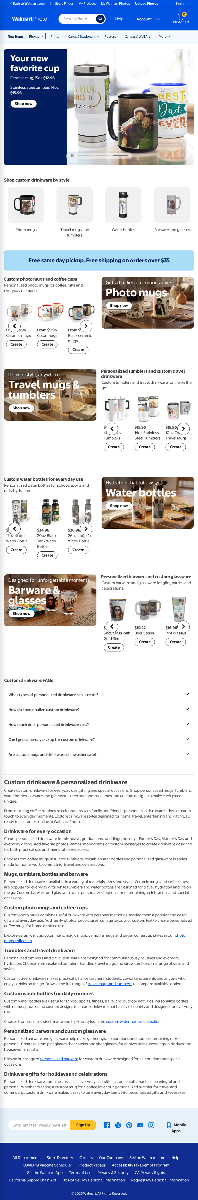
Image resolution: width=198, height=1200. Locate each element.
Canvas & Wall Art (137, 36)
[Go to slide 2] (102, 155)
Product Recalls (92, 1165)
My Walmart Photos (115, 3)
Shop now (23, 103)
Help (119, 19)
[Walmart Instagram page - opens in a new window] (151, 1125)
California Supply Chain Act (32, 1180)
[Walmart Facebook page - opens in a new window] (107, 1125)
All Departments (26, 1157)
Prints (55, 36)
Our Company (111, 1157)
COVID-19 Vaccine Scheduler (47, 1165)
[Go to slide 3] (120, 155)
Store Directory (60, 1157)
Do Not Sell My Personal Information (93, 1180)
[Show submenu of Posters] (118, 36)
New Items (15, 36)
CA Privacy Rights (150, 1172)
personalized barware (59, 1059)
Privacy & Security (113, 1172)
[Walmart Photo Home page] (29, 19)
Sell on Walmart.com (147, 1157)
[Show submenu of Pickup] (43, 36)
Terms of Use (80, 1172)
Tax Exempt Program (151, 1165)
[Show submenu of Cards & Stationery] (98, 36)
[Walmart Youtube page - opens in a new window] (140, 1125)
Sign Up (83, 1125)
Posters (110, 36)
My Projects (87, 3)
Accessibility (122, 1165)
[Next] (86, 326)
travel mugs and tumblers (110, 984)
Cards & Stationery (82, 36)
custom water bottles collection (133, 1021)
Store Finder (64, 3)
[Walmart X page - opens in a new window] (118, 1125)
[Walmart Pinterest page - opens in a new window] (129, 1125)
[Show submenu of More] (168, 36)
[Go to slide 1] (84, 155)
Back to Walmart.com (29, 3)
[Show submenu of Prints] (61, 36)
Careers (86, 1157)
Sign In (180, 3)
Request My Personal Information (160, 1180)
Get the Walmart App (45, 1172)
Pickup (34, 36)
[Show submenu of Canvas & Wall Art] (152, 36)
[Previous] (14, 326)
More (163, 36)
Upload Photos (146, 3)
